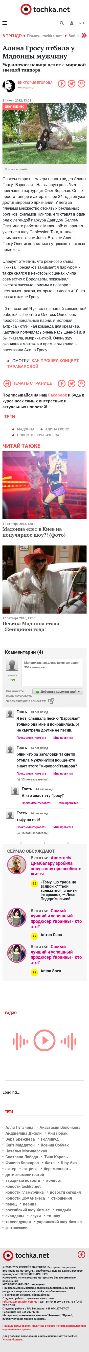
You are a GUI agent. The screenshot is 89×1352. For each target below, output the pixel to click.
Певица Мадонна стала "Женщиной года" (30, 626)
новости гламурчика (24, 1192)
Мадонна (25, 429)
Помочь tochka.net (45, 36)
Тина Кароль (56, 1157)
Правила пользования (16, 1325)
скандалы (14, 1216)
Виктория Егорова (35, 83)
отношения (61, 1198)
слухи (35, 1216)
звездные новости (22, 1180)
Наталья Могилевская (26, 1151)
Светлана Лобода (21, 1157)
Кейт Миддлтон (20, 1145)
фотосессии (16, 1227)
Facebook (57, 395)
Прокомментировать (31, 737)
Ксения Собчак (55, 1145)
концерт (54, 1180)
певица (30, 1204)
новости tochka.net (23, 1186)
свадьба (63, 1210)
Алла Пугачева (19, 1127)
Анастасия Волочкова (60, 1127)
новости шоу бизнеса (25, 1198)
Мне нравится (63, 737)
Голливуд (50, 1139)
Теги (9, 1112)
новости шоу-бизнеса (38, 435)
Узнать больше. (12, 1339)
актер (10, 1168)
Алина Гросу (57, 429)
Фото (50, 1163)
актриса (30, 1168)
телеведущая (18, 1222)
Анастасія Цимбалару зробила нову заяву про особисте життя (56, 865)
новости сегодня (65, 1192)
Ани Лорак (57, 1133)
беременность (57, 1168)
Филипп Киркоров (22, 1163)
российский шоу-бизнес (27, 1210)
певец (11, 1204)
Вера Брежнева (20, 1139)
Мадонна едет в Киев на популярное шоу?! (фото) (34, 532)
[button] (72, 23)
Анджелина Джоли (23, 1133)
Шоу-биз (69, 1163)
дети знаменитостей (24, 1174)
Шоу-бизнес (14, 106)
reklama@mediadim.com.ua (19, 1301)
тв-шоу (53, 1216)
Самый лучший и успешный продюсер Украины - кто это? (56, 918)
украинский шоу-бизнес (59, 1222)
